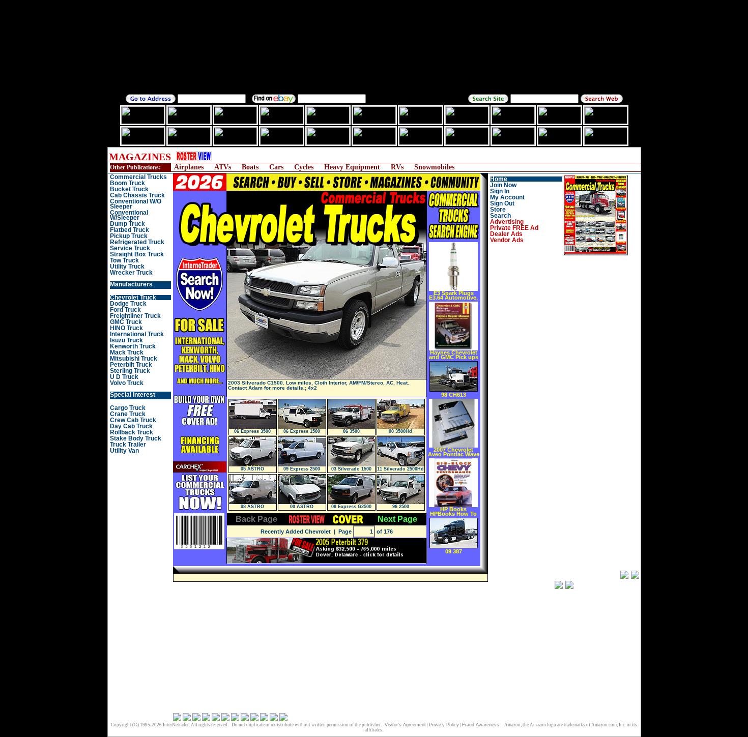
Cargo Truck (128, 407)
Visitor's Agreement (405, 724)
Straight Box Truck (137, 254)
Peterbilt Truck (131, 364)
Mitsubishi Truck (133, 358)
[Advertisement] (407, 156)
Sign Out (502, 203)
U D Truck (124, 376)
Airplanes (189, 167)
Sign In (499, 191)
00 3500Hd (400, 431)
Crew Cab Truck (133, 420)
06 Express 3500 (252, 431)
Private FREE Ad (514, 227)
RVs (397, 167)
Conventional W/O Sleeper (135, 204)
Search (500, 215)
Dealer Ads (506, 234)
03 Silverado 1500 (351, 468)
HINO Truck (126, 328)
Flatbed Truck (129, 229)
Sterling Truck (130, 370)
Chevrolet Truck (133, 297)
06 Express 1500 (301, 431)
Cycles (303, 167)
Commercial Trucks (138, 177)
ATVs (222, 167)
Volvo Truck (126, 383)
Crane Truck (128, 414)
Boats (250, 167)
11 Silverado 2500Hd (400, 468)
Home (498, 179)
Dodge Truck (128, 303)
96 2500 (400, 506)
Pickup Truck (129, 236)
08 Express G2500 (351, 506)
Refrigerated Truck (137, 242)
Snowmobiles (434, 167)
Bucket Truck (129, 189)
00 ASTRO (301, 506)
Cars (276, 167)
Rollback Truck (131, 432)
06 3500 (351, 431)
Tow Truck (124, 260)
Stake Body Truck (135, 438)
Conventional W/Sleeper (129, 215)
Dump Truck (127, 223)
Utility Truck (127, 266)
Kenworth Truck (133, 346)
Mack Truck (126, 352)
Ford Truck (125, 309)
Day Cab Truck (131, 426)
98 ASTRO (252, 506)
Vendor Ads (507, 240)
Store (498, 209)
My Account (507, 197)
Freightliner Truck (135, 315)
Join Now (503, 185)
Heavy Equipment (352, 167)
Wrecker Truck (131, 272)
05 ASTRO (252, 468)
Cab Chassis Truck (137, 195)
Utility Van (124, 450)
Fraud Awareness (480, 724)
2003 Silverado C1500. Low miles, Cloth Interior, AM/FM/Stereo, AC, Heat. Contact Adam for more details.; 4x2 (318, 385)
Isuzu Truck (126, 340)
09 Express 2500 (301, 468)
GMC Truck (126, 322)
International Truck (137, 334)
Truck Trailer (128, 444)
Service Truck (130, 248)
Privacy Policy (444, 724)
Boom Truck (127, 183)
